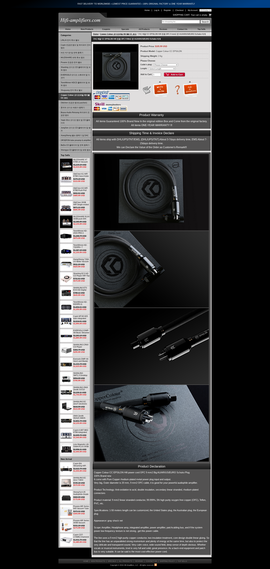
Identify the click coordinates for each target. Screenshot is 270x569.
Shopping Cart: (181, 15)
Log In (156, 10)
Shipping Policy (167, 561)
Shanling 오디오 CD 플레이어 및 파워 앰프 (75, 68)
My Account (193, 10)
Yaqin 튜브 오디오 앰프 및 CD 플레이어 (75, 121)
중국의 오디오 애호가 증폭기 (73, 108)
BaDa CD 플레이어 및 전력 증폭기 (75, 145)
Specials (125, 29)
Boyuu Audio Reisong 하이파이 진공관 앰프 (75, 113)
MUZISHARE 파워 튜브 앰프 (73, 57)
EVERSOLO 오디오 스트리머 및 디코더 (75, 76)
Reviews (163, 29)
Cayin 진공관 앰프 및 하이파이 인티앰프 (76, 46)
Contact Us (182, 29)
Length (143, 68)
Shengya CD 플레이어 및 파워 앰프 (75, 150)
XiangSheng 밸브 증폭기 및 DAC (75, 135)
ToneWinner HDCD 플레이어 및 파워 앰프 (75, 83)
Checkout (179, 10)
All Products (144, 29)
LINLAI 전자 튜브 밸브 (70, 40)
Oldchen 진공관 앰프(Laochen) (74, 103)
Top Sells (201, 29)
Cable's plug (145, 65)
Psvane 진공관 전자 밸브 (71, 62)
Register (167, 10)
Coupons (106, 29)
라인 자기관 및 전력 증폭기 (72, 53)
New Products (87, 29)
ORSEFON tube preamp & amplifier (76, 140)
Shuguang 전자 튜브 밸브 (71, 90)
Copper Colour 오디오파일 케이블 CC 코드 (75, 96)
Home (147, 10)
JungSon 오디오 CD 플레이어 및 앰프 (75, 129)
